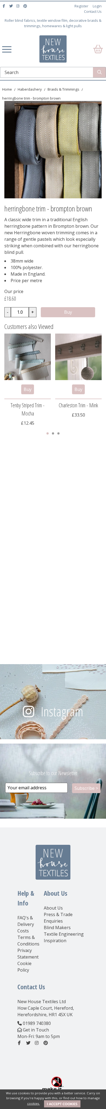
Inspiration (55, 941)
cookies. (33, 1103)
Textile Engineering (64, 934)
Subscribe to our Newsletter (53, 773)
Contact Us (93, 11)
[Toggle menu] (7, 49)
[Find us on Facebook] (4, 6)
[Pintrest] (25, 6)
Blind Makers (57, 928)
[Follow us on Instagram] (18, 6)
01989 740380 (37, 1023)
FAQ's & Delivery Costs (25, 924)
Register (81, 6)
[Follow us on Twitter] (11, 6)
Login (97, 6)
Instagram (62, 711)
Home (7, 89)
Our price (13, 291)
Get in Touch (36, 1030)
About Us (53, 908)
